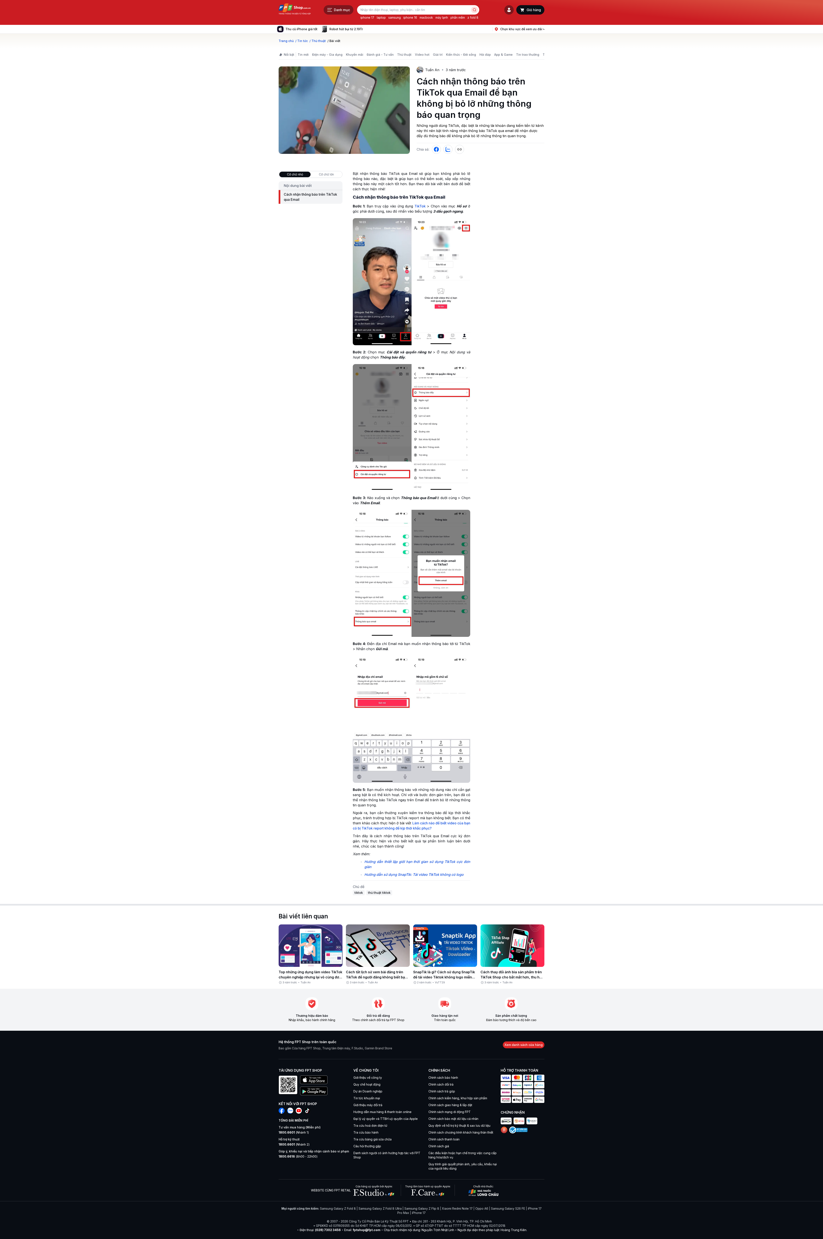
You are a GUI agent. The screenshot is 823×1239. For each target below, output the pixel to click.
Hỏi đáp (485, 54)
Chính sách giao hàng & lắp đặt (450, 1105)
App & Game (503, 54)
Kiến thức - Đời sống (461, 54)
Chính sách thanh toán (444, 1139)
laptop (381, 17)
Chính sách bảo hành (443, 1077)
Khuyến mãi (354, 54)
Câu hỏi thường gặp (367, 1146)
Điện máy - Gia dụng (327, 54)
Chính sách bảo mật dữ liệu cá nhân (453, 1118)
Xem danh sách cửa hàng (524, 1045)
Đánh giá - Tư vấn (380, 54)
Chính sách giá (438, 1146)
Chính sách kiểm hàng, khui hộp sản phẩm (457, 1098)
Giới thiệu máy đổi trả (367, 1105)
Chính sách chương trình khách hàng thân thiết (460, 1132)
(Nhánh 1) (294, 1132)
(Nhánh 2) (294, 1144)
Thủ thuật (404, 54)
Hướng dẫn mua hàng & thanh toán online (382, 1112)
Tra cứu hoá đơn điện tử (370, 1125)
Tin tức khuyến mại (366, 1098)
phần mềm (458, 17)
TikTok (420, 206)
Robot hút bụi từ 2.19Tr (346, 29)
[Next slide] (366, 29)
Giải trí (438, 54)
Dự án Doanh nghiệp (367, 1091)
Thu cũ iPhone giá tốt (301, 29)
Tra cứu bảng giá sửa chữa (372, 1139)
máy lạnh (442, 17)
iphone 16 (410, 17)
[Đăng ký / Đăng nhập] (509, 10)
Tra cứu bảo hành (365, 1132)
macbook (426, 17)
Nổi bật (289, 54)
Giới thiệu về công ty (367, 1077)
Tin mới (303, 54)
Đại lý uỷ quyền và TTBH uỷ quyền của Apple (385, 1118)
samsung (394, 17)
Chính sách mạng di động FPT (449, 1112)
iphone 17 (367, 17)
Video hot (422, 54)
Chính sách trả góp (441, 1091)
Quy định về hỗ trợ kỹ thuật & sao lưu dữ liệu (459, 1125)
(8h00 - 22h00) (298, 1156)
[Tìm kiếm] (474, 9)
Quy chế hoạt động (366, 1084)
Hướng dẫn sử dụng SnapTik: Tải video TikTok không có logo (414, 874)
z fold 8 (472, 17)
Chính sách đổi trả (441, 1084)
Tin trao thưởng (527, 54)
